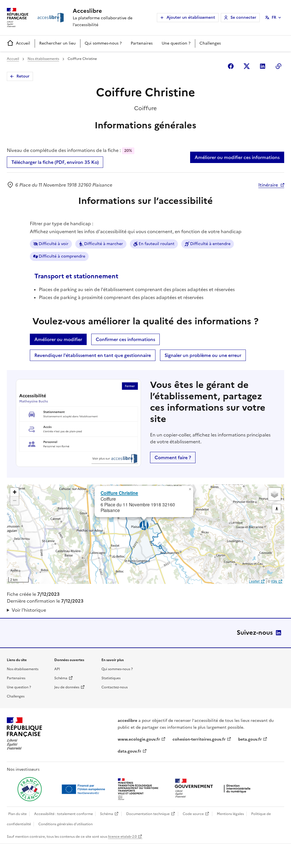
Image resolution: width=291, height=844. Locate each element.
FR (274, 17)
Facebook (230, 66)
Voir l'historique (29, 610)
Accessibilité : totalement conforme (63, 813)
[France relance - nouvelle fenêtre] (29, 789)
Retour (23, 76)
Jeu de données (66, 687)
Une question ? (176, 43)
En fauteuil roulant (156, 244)
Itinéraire (268, 184)
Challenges (210, 43)
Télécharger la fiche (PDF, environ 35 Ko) (55, 162)
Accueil (23, 43)
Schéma (60, 678)
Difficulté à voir (53, 244)
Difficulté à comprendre (62, 256)
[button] (189, 489)
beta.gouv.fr (250, 739)
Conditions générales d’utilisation (65, 824)
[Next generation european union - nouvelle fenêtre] (84, 789)
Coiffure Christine (119, 493)
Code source (193, 813)
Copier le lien (278, 66)
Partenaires (142, 43)
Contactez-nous (114, 687)
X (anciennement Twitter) (246, 66)
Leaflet (254, 581)
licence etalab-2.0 (122, 836)
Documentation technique (148, 813)
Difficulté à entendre (210, 244)
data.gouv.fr (129, 751)
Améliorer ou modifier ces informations (237, 157)
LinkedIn (278, 632)
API (57, 669)
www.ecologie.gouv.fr (139, 739)
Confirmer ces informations (125, 339)
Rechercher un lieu (57, 43)
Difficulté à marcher (103, 244)
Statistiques (110, 678)
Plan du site (17, 813)
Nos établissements (43, 58)
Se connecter (243, 17)
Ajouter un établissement (191, 17)
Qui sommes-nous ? (103, 43)
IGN (274, 581)
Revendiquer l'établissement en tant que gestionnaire (92, 355)
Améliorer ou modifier (58, 339)
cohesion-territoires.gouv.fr (199, 739)
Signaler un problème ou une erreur (203, 355)
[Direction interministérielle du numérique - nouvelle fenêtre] (214, 788)
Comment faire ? (173, 457)
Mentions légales (230, 813)
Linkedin (262, 66)
